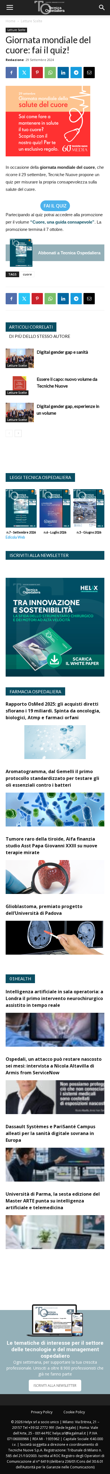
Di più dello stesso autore (39, 336)
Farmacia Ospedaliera (35, 691)
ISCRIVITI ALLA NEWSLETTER (55, 1385)
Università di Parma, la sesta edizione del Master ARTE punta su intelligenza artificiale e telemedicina (53, 1201)
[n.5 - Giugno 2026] (88, 509)
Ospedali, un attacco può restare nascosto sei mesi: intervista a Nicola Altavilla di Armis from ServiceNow (54, 1066)
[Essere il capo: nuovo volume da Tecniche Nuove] (20, 385)
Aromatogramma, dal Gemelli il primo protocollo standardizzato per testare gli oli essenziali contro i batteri (52, 778)
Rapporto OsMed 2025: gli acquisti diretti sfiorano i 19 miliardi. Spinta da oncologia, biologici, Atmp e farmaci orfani (53, 711)
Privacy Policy (41, 1412)
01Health (20, 978)
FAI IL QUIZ (55, 206)
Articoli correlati (31, 326)
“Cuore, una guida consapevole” (62, 222)
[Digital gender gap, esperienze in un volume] (20, 412)
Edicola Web (15, 537)
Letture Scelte (31, 21)
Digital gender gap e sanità (62, 352)
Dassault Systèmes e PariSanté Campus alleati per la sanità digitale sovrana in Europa (50, 1133)
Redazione (15, 60)
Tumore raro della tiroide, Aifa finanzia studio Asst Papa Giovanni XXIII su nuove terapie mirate (51, 846)
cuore (27, 274)
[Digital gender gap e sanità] (20, 358)
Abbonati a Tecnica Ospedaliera (69, 252)
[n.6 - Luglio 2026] (55, 509)
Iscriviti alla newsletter (39, 555)
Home (11, 21)
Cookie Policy (74, 1412)
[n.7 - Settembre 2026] (21, 253)
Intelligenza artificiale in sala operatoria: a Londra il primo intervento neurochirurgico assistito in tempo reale (54, 998)
